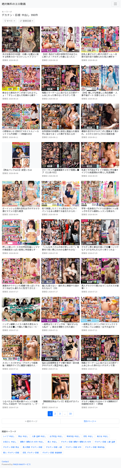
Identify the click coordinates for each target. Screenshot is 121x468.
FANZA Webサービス (22, 464)
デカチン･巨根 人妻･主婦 (105, 441)
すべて (9, 20)
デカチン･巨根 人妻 (54, 447)
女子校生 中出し (56, 436)
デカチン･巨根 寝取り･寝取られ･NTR (76, 441)
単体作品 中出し (73, 436)
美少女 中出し (102, 436)
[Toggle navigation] (115, 4)
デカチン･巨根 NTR (73, 447)
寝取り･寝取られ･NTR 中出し (32, 441)
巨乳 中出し (88, 436)
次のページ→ (90, 421)
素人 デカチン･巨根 (11, 452)
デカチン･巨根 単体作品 (94, 447)
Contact (5, 461)
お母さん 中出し (9, 441)
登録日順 (26, 20)
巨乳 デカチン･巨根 (31, 452)
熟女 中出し (23, 436)
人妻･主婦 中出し (39, 436)
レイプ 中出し (9, 436)
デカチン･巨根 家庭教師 (52, 452)
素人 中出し (52, 441)
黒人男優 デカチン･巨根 (32, 447)
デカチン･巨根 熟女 (11, 447)
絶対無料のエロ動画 (14, 4)
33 (70, 413)
